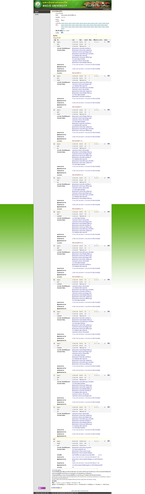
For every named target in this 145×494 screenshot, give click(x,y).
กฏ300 (62, 23)
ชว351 (69, 25)
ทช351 (77, 26)
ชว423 (106, 25)
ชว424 (62, 26)
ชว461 (69, 26)
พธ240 (96, 26)
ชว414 (91, 25)
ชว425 (66, 26)
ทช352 (81, 26)
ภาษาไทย (106, 9)
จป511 (96, 23)
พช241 (92, 26)
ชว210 (100, 23)
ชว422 (102, 25)
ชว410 (77, 25)
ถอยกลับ (36, 14)
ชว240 (103, 23)
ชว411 (80, 25)
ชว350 (66, 25)
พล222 (103, 26)
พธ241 (100, 26)
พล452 (107, 26)
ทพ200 (85, 26)
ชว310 (107, 23)
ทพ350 (88, 26)
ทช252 (73, 26)
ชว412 (84, 25)
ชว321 (62, 25)
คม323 (66, 23)
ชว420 (95, 25)
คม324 (81, 23)
